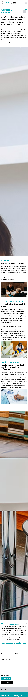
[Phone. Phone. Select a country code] (17, 656)
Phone (16, 653)
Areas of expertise (5, 659)
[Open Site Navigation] (26, 3)
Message (3, 666)
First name (3, 647)
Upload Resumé (5, 675)
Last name (17, 647)
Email (3, 653)
